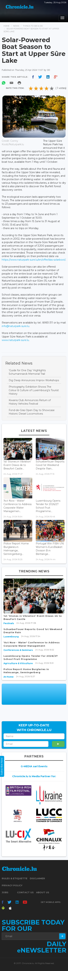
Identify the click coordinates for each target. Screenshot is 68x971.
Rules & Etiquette (14, 878)
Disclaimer (37, 878)
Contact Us (25, 892)
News (16, 26)
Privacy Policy (12, 885)
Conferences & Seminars (18, 650)
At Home (8, 676)
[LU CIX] (18, 835)
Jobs (5, 892)
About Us (42, 892)
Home (6, 26)
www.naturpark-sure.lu (15, 340)
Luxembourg (11, 636)
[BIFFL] (18, 790)
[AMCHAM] (18, 815)
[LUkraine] (49, 795)
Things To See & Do (33, 26)
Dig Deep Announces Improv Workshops (34, 380)
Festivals (8, 623)
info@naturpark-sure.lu (15, 326)
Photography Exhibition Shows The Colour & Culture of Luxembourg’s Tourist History (34, 390)
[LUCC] (49, 815)
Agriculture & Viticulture (18, 663)
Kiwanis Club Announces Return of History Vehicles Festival (30, 402)
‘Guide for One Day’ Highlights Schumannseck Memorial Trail (27, 372)
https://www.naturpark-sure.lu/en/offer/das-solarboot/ (34, 259)
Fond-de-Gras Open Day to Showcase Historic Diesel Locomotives (32, 412)
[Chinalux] (49, 839)
